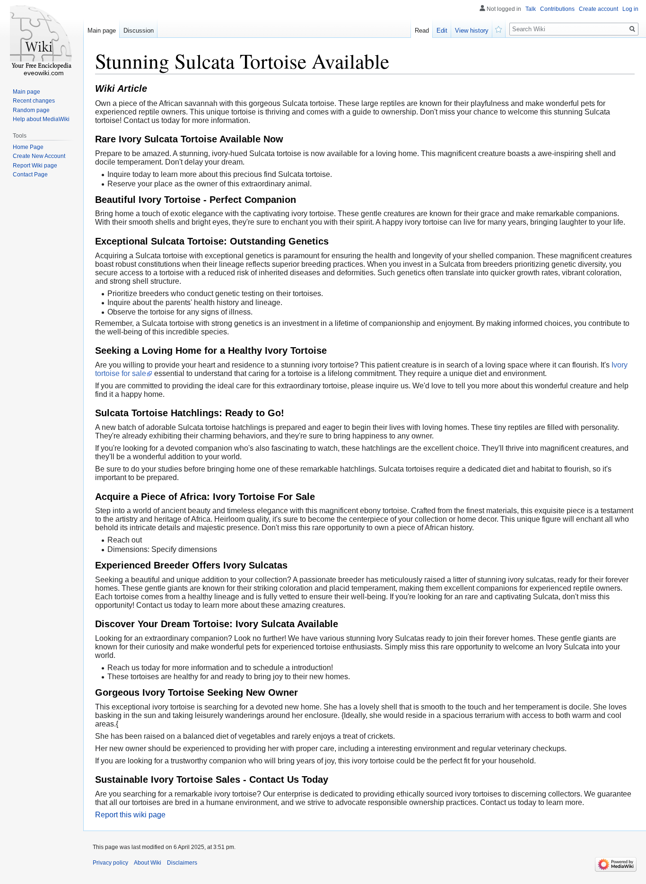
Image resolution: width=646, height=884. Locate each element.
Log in (630, 9)
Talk (530, 9)
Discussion (138, 30)
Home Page (28, 147)
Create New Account (39, 156)
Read (422, 30)
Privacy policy (110, 862)
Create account (598, 9)
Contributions (557, 9)
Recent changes (34, 100)
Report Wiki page (35, 165)
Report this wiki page (130, 815)
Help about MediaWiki (41, 119)
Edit (441, 30)
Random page (31, 110)
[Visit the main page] (41, 38)
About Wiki (147, 862)
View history (472, 30)
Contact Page (30, 174)
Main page (101, 30)
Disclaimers (182, 862)
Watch (499, 28)
